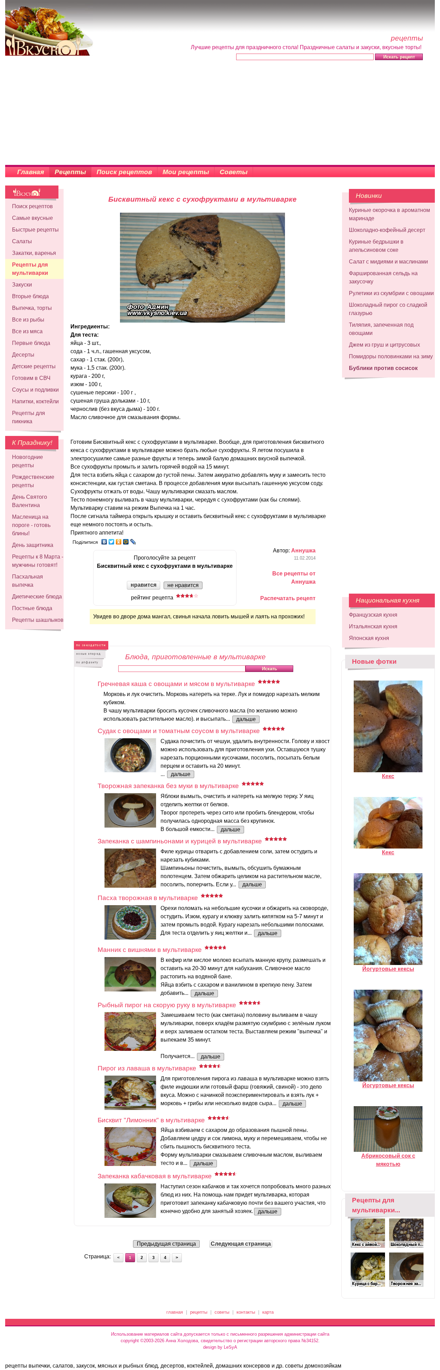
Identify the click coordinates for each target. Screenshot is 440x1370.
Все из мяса (27, 331)
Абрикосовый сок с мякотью (388, 1160)
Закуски (22, 285)
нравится (143, 585)
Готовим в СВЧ (31, 378)
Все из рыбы (28, 320)
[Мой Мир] (126, 541)
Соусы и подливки (35, 390)
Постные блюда (32, 608)
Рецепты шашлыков (38, 620)
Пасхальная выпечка (27, 581)
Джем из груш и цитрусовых (384, 345)
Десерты (23, 355)
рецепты (198, 1312)
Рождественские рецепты (33, 481)
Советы (234, 172)
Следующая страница (241, 1244)
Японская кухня (369, 638)
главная (174, 1312)
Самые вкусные (32, 218)
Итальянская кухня (373, 626)
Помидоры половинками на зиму (391, 356)
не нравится (183, 585)
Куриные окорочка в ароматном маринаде (389, 214)
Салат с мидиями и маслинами (388, 262)
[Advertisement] (220, 113)
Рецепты (70, 172)
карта (268, 1312)
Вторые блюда (30, 296)
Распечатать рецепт (288, 598)
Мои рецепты (186, 172)
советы (221, 1312)
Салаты (22, 241)
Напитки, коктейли (35, 401)
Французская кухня (373, 615)
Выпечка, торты (32, 308)
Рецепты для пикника (28, 417)
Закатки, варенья (34, 253)
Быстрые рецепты (35, 230)
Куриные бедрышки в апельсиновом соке (376, 246)
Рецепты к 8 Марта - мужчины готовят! (37, 561)
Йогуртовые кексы (388, 969)
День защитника (32, 545)
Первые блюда (31, 343)
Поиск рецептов (124, 172)
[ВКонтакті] (104, 541)
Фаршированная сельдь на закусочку (383, 277)
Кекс (388, 776)
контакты (245, 1312)
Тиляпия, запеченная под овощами (381, 329)
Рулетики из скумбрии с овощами (391, 293)
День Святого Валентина (29, 501)
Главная (30, 172)
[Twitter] (111, 541)
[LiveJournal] (133, 541)
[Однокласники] (118, 541)
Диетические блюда (37, 596)
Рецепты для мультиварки (30, 269)
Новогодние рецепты (27, 461)
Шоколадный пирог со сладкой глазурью (388, 309)
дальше (246, 719)
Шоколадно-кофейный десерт (387, 230)
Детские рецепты (34, 366)
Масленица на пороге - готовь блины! (31, 525)
